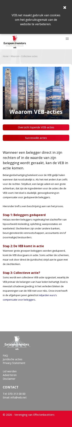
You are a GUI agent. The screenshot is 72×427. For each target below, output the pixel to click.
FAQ (5, 355)
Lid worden (10, 371)
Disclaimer (9, 378)
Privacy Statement (14, 363)
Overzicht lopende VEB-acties (36, 127)
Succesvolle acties (36, 138)
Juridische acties (12, 359)
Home (5, 56)
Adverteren (10, 375)
